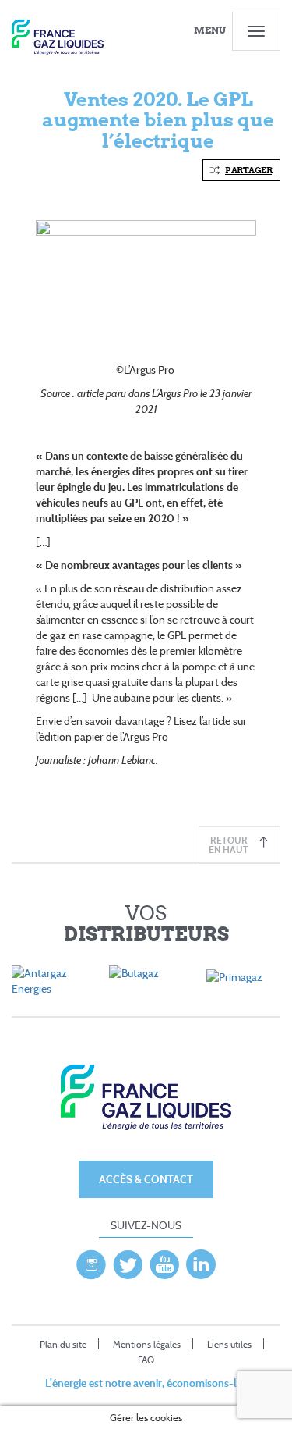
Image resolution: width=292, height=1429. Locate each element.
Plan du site (63, 1344)
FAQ (146, 1360)
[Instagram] (91, 1260)
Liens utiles (229, 1344)
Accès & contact (146, 1179)
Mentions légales (147, 1344)
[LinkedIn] (201, 1260)
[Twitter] (127, 1260)
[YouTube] (164, 1260)
